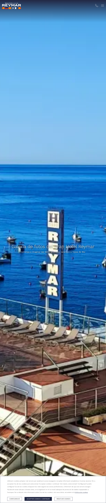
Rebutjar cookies (63, 499)
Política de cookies (81, 492)
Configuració (14, 499)
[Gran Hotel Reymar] (11, 6)
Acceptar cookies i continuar (38, 499)
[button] (102, 5)
